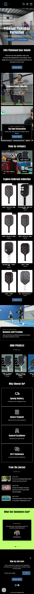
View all (17, 299)
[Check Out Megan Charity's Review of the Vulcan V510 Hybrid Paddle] (6, 487)
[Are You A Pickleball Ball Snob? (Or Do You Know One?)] (6, 478)
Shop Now (10, 39)
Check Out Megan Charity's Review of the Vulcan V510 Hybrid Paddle (20, 490)
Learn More (22, 39)
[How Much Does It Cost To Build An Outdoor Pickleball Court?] (6, 498)
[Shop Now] (17, 123)
